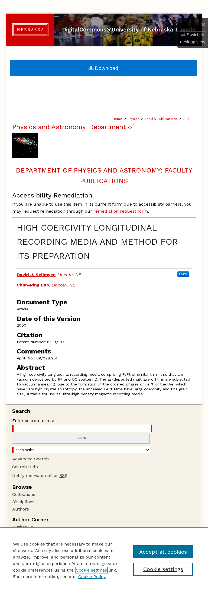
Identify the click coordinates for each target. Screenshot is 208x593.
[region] (104, 560)
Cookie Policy (92, 576)
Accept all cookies (163, 552)
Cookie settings (91, 570)
